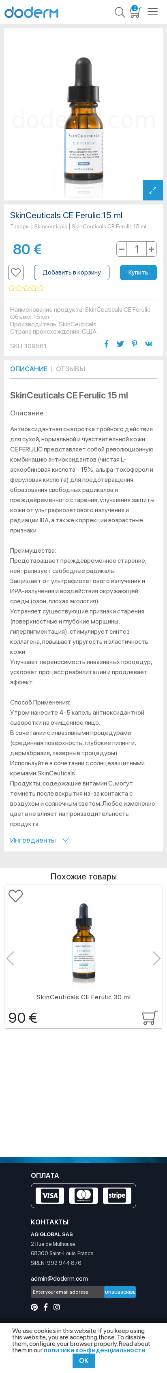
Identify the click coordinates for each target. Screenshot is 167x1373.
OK (83, 1360)
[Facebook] (45, 1307)
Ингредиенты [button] (36, 840)
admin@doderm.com (59, 1279)
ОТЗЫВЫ (70, 369)
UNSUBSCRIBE (120, 1292)
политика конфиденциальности (95, 1350)
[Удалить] (122, 249)
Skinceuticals (50, 227)
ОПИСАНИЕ (28, 369)
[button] (16, 272)
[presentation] (10, 958)
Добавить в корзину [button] (72, 272)
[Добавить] (151, 249)
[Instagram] (57, 1307)
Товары (20, 227)
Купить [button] (138, 272)
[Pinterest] (34, 1307)
